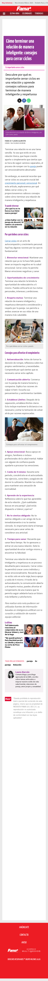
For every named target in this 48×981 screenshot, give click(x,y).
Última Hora (14, 14)
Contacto (24, 935)
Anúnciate (24, 927)
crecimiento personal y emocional (21, 183)
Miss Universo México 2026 (24, 3)
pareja (33, 166)
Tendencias (39, 14)
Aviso (24, 942)
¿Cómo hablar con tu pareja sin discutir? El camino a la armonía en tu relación (14, 223)
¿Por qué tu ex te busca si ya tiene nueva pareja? (12, 211)
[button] (19, 101)
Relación (17, 664)
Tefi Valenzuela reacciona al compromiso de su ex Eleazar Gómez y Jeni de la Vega (14, 630)
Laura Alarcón (19, 141)
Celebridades (27, 14)
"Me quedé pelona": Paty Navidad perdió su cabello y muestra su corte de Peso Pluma (14, 643)
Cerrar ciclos (11, 241)
